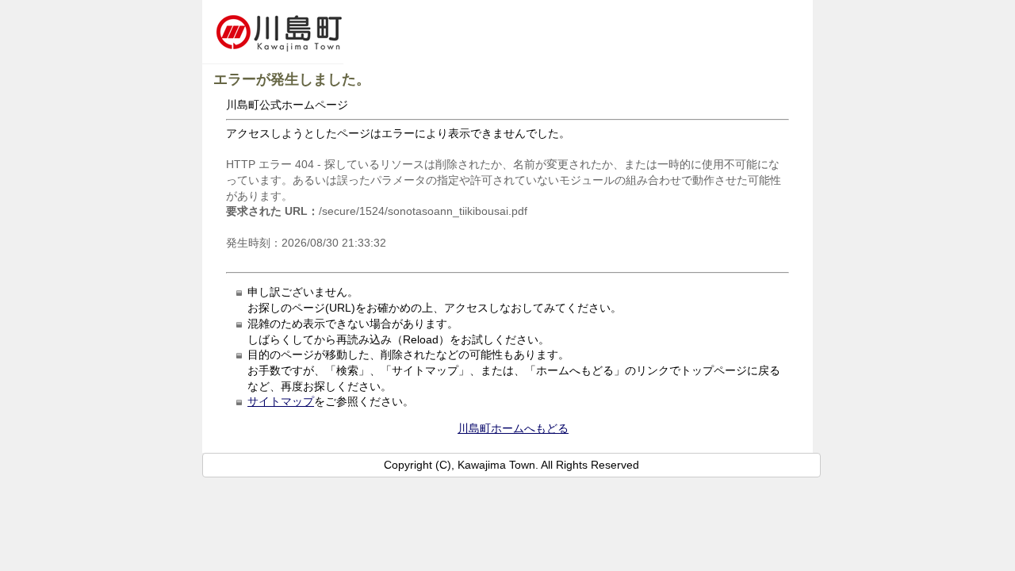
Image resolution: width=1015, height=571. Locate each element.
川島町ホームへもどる (513, 428)
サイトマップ (280, 401)
